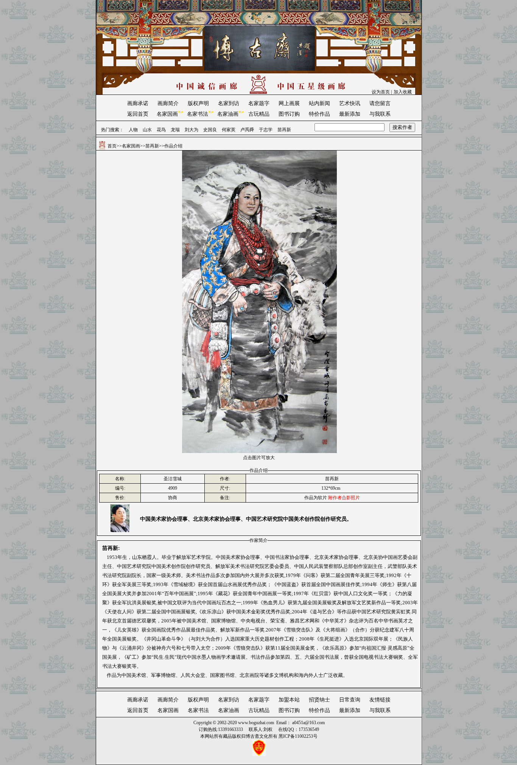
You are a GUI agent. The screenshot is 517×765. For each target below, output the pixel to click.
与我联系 (380, 114)
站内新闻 (319, 103)
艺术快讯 (349, 103)
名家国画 (167, 114)
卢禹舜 (247, 129)
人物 (133, 129)
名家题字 (258, 103)
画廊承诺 (137, 103)
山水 (147, 129)
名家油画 (227, 114)
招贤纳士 (319, 700)
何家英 (228, 129)
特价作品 (319, 114)
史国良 (210, 129)
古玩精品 (258, 114)
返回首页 (137, 114)
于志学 (266, 129)
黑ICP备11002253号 (298, 736)
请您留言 (380, 103)
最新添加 (349, 114)
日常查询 (349, 700)
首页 (112, 146)
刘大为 (191, 129)
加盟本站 (289, 700)
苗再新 (284, 129)
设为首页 (381, 92)
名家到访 (228, 103)
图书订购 (289, 114)
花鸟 (161, 129)
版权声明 (198, 103)
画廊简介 (168, 103)
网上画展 (289, 103)
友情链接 (380, 700)
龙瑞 (175, 129)
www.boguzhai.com (256, 722)
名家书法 (197, 114)
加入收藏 (403, 92)
